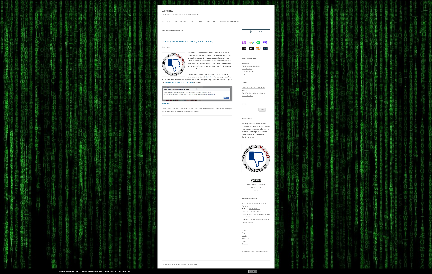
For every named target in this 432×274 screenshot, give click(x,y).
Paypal (260, 123)
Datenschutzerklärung (229, 21)
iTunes (244, 230)
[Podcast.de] (259, 48)
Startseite (166, 21)
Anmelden (245, 244)
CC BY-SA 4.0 (256, 187)
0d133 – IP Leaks (254, 209)
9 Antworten (166, 47)
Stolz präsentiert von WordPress (187, 264)
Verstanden (252, 271)
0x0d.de (209, 77)
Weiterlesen (167, 103)
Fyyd (243, 74)
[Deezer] (245, 48)
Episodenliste (180, 21)
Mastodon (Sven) (247, 69)
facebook (173, 111)
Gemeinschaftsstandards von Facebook (179, 82)
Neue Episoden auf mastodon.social (255, 251)
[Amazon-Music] (266, 42)
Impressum (211, 21)
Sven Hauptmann (199, 109)
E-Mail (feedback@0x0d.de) (251, 66)
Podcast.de (245, 238)
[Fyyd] (252, 48)
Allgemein (212, 109)
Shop (200, 21)
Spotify (244, 236)
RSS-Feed (245, 63)
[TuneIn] (266, 48)
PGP (192, 21)
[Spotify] (259, 42)
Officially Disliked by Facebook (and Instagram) (187, 41)
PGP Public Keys (247, 96)
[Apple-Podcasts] (245, 42)
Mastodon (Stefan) (248, 71)
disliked (167, 111)
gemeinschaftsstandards (185, 111)
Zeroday (167, 10)
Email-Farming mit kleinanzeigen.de (253, 93)
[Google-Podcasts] (252, 42)
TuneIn (244, 241)
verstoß (196, 111)
